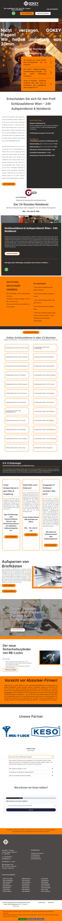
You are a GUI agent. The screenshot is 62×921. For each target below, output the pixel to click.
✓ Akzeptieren (22, 919)
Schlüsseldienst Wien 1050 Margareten (17, 366)
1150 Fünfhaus (26, 889)
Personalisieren (31, 919)
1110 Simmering (26, 882)
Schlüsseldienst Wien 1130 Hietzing (16, 402)
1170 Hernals (44, 878)
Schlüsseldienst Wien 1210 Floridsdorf (16, 438)
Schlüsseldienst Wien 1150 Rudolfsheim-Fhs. (13, 411)
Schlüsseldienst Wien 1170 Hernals (15, 420)
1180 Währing (44, 880)
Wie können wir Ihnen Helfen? (17, 801)
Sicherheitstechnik (36, 858)
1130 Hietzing (25, 885)
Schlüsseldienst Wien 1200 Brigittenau (45, 429)
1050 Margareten (7, 885)
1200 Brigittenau (45, 884)
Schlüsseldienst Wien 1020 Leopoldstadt (41, 347)
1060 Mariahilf (6, 887)
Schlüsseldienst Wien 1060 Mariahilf (44, 366)
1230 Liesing (44, 889)
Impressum (51, 902)
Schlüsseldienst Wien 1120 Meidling (44, 393)
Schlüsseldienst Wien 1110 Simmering (16, 393)
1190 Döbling (44, 882)
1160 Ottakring (26, 891)
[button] (60, 20)
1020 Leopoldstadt (8, 880)
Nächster (31, 809)
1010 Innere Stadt (7, 878)
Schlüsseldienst (35, 855)
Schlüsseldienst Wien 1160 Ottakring (44, 411)
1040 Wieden (6, 884)
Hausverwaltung (35, 857)
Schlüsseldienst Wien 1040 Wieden (44, 357)
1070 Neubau (6, 889)
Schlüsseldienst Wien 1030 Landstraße (17, 357)
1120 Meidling (25, 884)
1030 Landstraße (7, 882)
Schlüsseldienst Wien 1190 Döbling (15, 429)
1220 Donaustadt (45, 887)
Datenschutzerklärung (12, 916)
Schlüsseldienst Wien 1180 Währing (44, 420)
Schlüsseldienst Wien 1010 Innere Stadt (17, 348)
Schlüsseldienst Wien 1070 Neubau (16, 375)
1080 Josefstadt (7, 891)
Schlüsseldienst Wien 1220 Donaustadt (45, 438)
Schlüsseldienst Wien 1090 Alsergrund (16, 384)
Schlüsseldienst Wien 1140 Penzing (44, 402)
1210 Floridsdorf (45, 885)
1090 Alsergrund (26, 878)
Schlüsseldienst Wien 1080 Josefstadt (45, 375)
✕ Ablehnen (40, 919)
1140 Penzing (25, 887)
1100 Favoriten (26, 880)
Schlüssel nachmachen (37, 853)
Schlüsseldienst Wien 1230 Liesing (15, 447)
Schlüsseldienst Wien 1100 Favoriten (44, 384)
